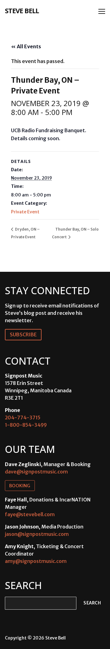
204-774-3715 (22, 417)
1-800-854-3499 (26, 425)
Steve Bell (22, 10)
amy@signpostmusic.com (36, 561)
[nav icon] (101, 11)
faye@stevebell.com (30, 514)
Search (92, 603)
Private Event (25, 212)
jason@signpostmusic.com (37, 534)
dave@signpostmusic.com (36, 472)
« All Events (26, 46)
